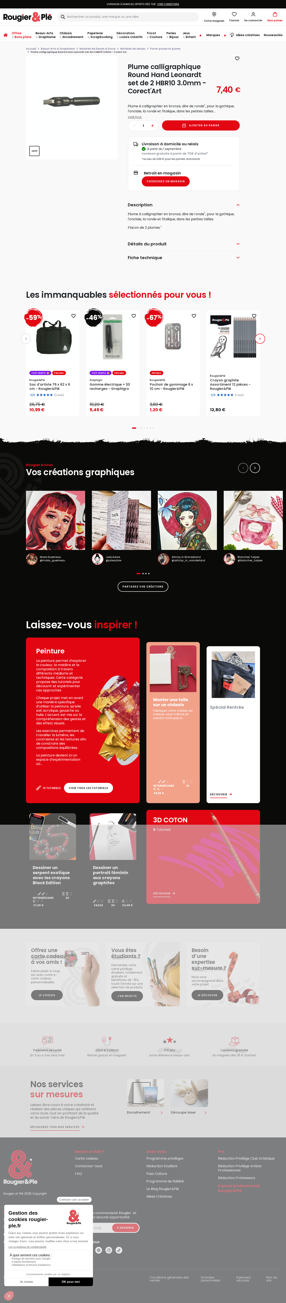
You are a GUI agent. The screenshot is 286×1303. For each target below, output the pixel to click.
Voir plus (135, 117)
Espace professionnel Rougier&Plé (239, 1188)
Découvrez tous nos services (55, 1127)
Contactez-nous (88, 1166)
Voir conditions (136, 4)
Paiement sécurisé (243, 1279)
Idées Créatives (159, 1196)
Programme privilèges (164, 1158)
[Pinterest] (98, 1250)
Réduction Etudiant (162, 1166)
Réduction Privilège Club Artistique (246, 1158)
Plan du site (271, 1279)
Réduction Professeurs (236, 1178)
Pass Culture (156, 1174)
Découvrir (218, 794)
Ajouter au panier (204, 125)
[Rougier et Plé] (20, 1167)
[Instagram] (108, 1250)
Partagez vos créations (143, 586)
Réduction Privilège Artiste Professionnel (239, 1168)
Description (140, 205)
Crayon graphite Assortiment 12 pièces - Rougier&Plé (230, 384)
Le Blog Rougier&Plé (162, 1189)
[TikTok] (119, 1250)
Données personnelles (210, 1279)
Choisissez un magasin (166, 181)
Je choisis (46, 995)
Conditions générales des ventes (169, 1279)
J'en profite (127, 996)
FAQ (78, 1174)
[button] (253, 17)
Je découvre (207, 995)
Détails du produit (147, 244)
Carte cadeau (86, 1158)
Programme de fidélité (165, 1181)
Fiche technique (145, 258)
